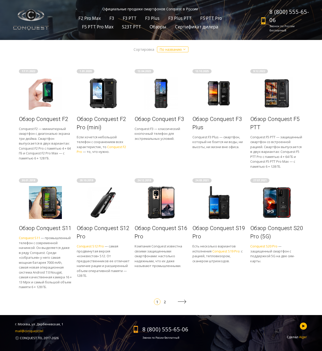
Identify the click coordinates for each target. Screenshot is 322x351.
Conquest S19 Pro (225, 251)
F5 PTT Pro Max (97, 27)
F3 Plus (152, 18)
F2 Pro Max (89, 18)
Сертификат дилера (196, 27)
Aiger (303, 337)
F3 (111, 18)
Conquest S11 (29, 238)
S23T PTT (131, 27)
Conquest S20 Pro (263, 246)
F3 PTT (130, 18)
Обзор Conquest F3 (159, 119)
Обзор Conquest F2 (43, 119)
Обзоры (158, 27)
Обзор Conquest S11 (45, 228)
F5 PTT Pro (211, 18)
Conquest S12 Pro (90, 246)
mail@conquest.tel (29, 331)
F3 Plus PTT (180, 18)
